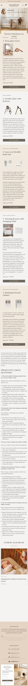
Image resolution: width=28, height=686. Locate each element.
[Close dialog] (26, 665)
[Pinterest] (14, 661)
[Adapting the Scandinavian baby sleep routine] (14, 561)
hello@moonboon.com (15, 657)
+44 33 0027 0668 (15, 649)
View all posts (14, 545)
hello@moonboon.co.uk (15, 653)
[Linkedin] (18, 661)
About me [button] (9, 13)
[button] (14, 87)
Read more (3, 583)
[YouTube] (13, 661)
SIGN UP (7, 680)
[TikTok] (16, 661)
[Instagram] (11, 661)
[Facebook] (9, 661)
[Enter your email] (25, 636)
